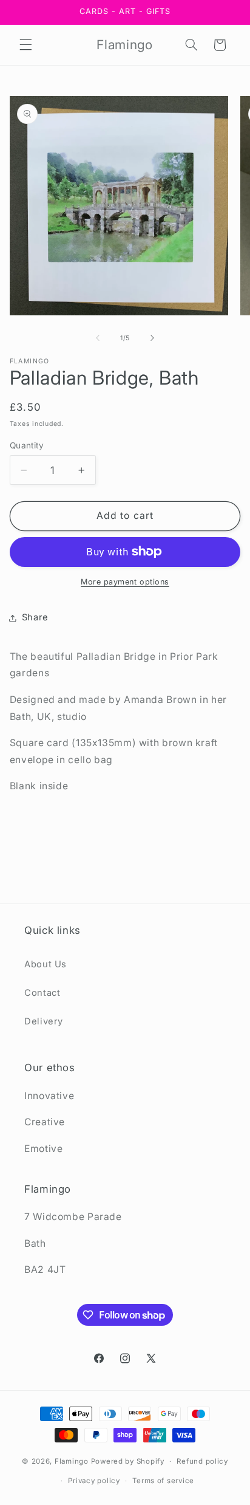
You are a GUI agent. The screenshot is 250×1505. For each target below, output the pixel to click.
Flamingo (72, 1461)
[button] (25, 45)
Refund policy (202, 1461)
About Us (45, 964)
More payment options (125, 581)
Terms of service (163, 1480)
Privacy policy (94, 1480)
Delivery (43, 1021)
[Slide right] (152, 338)
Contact (42, 992)
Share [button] (35, 617)
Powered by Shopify (127, 1461)
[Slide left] (97, 338)
